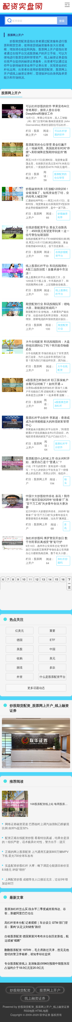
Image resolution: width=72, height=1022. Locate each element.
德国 (19, 640)
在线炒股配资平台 (61, 253)
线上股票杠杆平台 (61, 292)
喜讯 (65, 526)
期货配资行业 (63, 326)
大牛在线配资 (63, 368)
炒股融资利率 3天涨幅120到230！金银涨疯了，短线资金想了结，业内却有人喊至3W (47, 192)
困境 (19, 667)
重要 (52, 630)
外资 (19, 677)
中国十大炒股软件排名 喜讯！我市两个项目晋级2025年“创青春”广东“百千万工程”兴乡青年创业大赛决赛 (48, 501)
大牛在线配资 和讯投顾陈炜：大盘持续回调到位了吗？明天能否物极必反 (48, 345)
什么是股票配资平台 (52, 677)
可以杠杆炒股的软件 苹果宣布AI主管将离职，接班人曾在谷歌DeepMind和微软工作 (48, 109)
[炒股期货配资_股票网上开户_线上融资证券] (23, 6)
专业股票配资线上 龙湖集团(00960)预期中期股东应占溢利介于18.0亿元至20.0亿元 (37, 965)
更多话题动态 (36, 688)
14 (49, 579)
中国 (52, 649)
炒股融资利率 (63, 215)
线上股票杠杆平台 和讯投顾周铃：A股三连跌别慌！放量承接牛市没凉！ (48, 269)
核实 (65, 481)
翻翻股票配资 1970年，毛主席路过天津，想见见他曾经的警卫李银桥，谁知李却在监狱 (36, 952)
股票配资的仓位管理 (60, 175)
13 (43, 579)
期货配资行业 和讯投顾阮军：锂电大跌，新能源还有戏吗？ (48, 306)
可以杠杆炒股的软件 (61, 132)
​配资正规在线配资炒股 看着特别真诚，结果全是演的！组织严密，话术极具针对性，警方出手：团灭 (35, 840)
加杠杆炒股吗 (63, 560)
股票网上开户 (50, 989)
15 (56, 579)
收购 (19, 658)
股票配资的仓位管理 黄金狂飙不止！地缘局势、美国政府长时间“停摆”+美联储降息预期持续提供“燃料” (48, 150)
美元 (52, 658)
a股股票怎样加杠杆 (61, 403)
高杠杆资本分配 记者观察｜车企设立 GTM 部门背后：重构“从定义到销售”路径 (36, 924)
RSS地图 (29, 1011)
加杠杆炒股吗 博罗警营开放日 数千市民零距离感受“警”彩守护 (47, 540)
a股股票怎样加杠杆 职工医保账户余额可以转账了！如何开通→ (47, 382)
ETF (52, 640)
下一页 (69, 583)
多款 (52, 667)
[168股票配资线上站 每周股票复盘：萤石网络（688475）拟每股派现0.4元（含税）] (15, 804)
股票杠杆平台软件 (61, 445)
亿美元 (19, 630)
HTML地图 (41, 1011)
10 (23, 579)
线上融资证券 (35, 997)
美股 (19, 649)
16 (63, 579)
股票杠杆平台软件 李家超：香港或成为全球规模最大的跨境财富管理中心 (48, 421)
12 (36, 579)
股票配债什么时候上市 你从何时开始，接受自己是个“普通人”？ (48, 460)
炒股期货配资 (20, 989)
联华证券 (45, 1015)
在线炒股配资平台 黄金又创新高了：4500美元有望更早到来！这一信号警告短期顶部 (47, 231)
